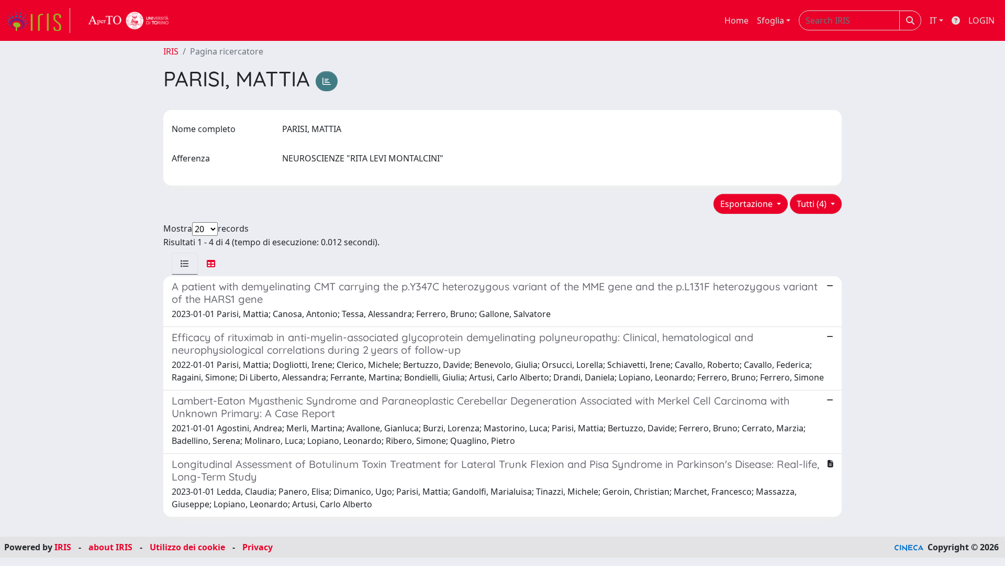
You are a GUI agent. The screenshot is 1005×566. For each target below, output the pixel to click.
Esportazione (747, 204)
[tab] (185, 264)
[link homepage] (38, 20)
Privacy (257, 547)
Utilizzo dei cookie (187, 547)
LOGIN (981, 20)
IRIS (170, 51)
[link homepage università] (129, 20)
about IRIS (110, 547)
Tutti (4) (813, 204)
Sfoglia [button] (770, 20)
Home (736, 20)
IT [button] (933, 20)
